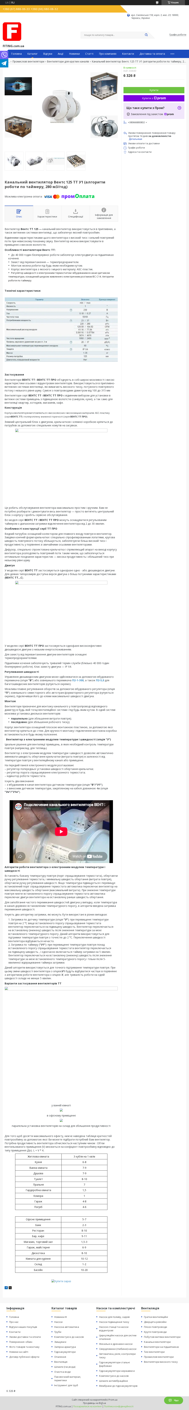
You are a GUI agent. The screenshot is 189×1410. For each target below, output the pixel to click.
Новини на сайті (18, 1351)
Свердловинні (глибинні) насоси (117, 1349)
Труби (57, 1332)
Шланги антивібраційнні (113, 1380)
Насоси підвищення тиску (114, 1322)
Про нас (13, 1322)
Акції (60, 53)
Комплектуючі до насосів (69, 1337)
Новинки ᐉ (60, 1317)
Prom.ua (113, 1399)
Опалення (60, 1356)
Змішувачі (60, 1341)
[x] (10, 1288)
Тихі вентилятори (154, 1351)
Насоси (58, 1322)
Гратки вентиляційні (156, 1317)
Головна (16, 53)
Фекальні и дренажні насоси (116, 1344)
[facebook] (6, 1288)
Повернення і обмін (20, 1341)
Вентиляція (60, 1361)
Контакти (128, 53)
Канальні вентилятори (157, 1341)
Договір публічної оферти (24, 1356)
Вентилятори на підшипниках (161, 1346)
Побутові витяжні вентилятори (162, 1337)
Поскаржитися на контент (87, 1406)
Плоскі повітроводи (155, 1327)
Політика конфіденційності (118, 1406)
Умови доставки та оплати (25, 1337)
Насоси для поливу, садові (114, 1317)
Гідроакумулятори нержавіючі (117, 1371)
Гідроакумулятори (65, 1351)
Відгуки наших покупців (23, 1327)
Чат (176, 1400)
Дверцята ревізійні (155, 1322)
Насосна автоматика (66, 1327)
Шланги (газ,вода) (64, 1366)
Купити (154, 90)
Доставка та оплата (152, 53)
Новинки (74, 53)
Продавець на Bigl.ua (94, 1403)
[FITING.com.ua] (12, 31)
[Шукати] (146, 35)
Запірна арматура (65, 1346)
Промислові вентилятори (28, 61)
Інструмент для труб (66, 1385)
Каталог (32, 53)
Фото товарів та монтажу (24, 1346)
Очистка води (62, 1371)
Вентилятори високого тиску (161, 1361)
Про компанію (107, 53)
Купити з (147, 98)
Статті (89, 53)
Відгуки (47, 53)
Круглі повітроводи (155, 1332)
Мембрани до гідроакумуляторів (118, 1385)
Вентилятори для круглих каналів (68, 61)
